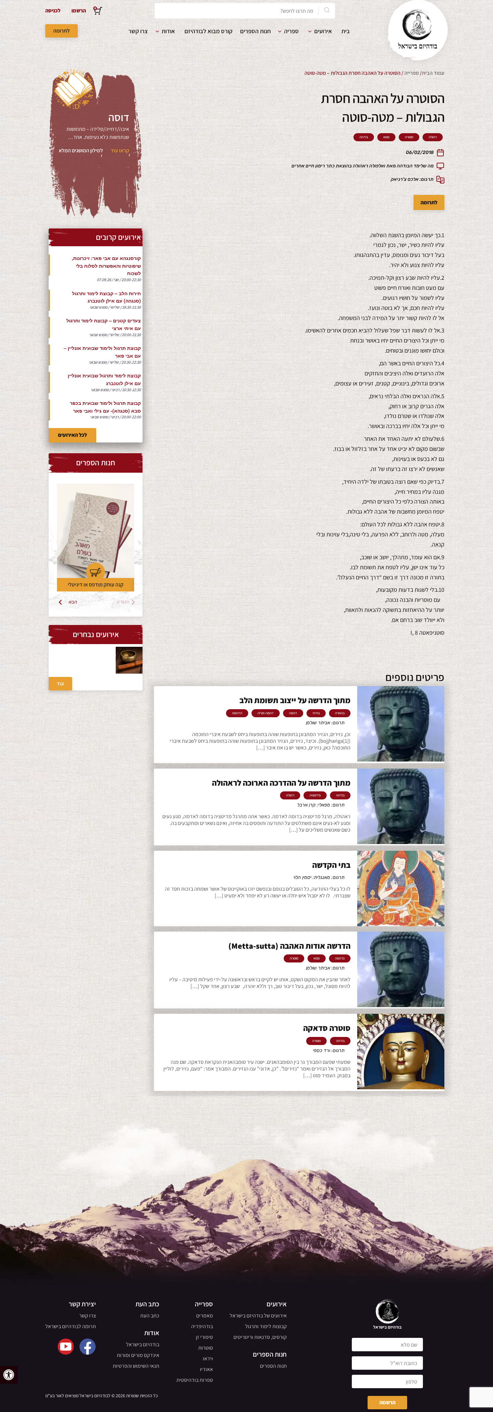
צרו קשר (138, 31)
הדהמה (237, 713)
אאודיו (206, 1369)
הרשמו (78, 10)
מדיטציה (315, 795)
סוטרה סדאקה (326, 1028)
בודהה (364, 137)
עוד (60, 683)
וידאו (208, 1358)
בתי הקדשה (331, 864)
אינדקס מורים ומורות (138, 1355)
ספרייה (411, 72)
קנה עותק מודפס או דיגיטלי (95, 584)
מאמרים (204, 1315)
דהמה (293, 713)
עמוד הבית (433, 72)
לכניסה (52, 10)
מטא (386, 137)
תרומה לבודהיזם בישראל (70, 1326)
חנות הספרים (255, 31)
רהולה (433, 137)
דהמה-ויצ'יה (266, 713)
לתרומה (61, 30)
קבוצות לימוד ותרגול (266, 1326)
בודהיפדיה (202, 1326)
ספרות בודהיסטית (194, 1379)
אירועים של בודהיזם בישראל (258, 1315)
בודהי (316, 713)
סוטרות (205, 1347)
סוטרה (409, 137)
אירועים (323, 31)
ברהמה (339, 958)
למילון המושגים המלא (81, 150)
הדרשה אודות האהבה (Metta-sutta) (289, 945)
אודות (168, 31)
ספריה (291, 31)
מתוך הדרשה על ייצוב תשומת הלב (294, 700)
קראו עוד (120, 150)
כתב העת (149, 1315)
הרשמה (387, 1402)
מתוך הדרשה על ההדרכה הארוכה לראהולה (281, 782)
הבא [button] (73, 602)
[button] (8, 1374)
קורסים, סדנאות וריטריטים (260, 1337)
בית (345, 31)
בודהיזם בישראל (142, 1344)
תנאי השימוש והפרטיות (136, 1365)
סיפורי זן (204, 1337)
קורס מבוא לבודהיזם (208, 31)
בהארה (339, 713)
